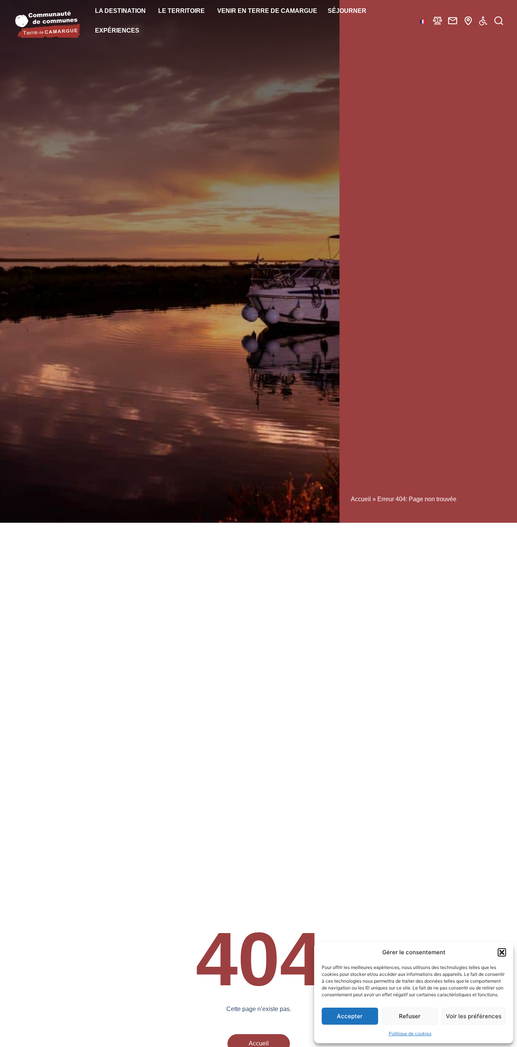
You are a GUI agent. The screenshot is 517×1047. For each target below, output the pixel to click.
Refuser (409, 1016)
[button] (502, 952)
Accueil (361, 499)
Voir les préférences (473, 1016)
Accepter (350, 1016)
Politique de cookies (410, 1033)
